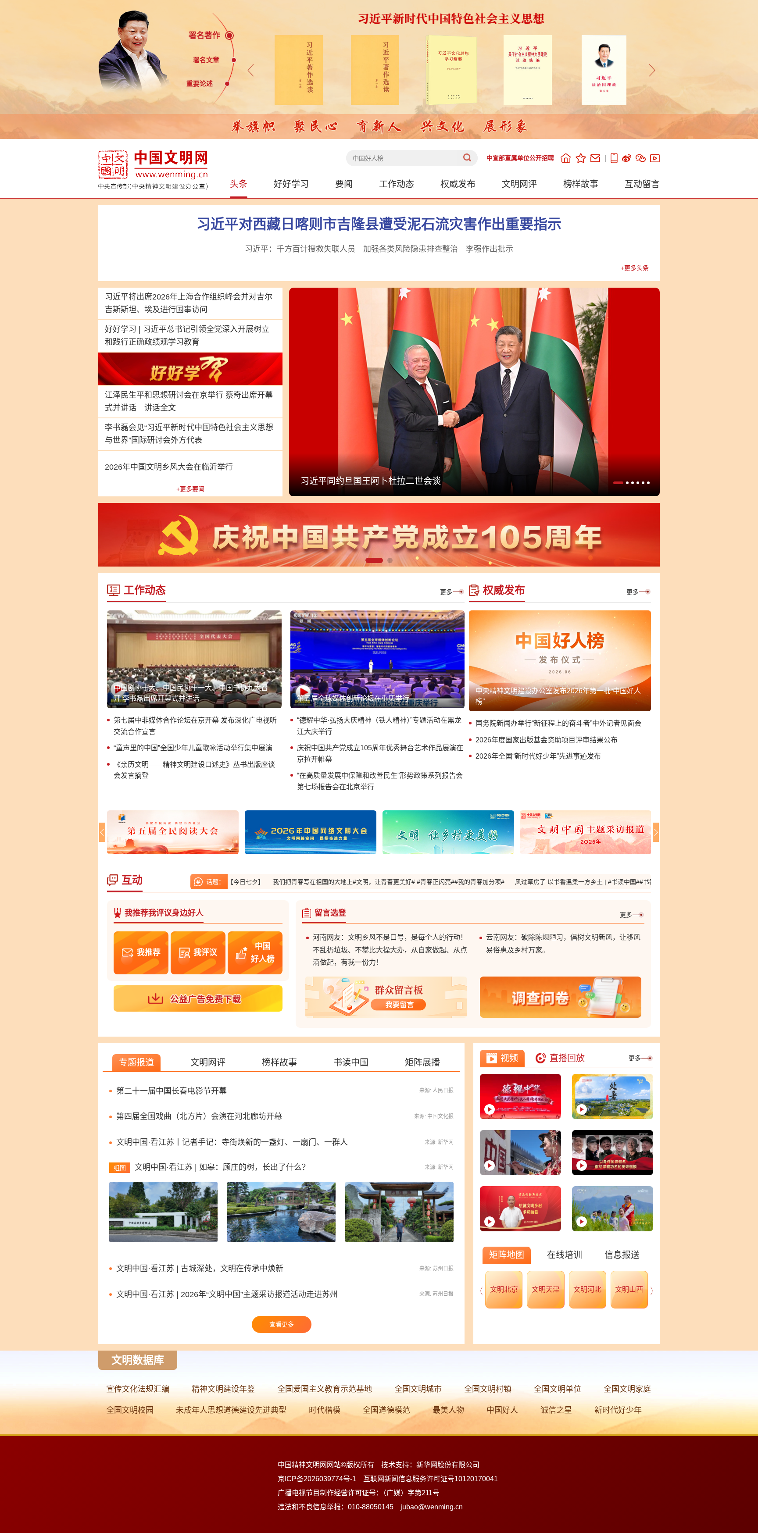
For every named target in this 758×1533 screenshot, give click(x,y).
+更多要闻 (190, 488)
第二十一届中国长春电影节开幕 (171, 1091)
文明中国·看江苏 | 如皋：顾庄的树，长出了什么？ (222, 1167)
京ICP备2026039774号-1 (317, 1479)
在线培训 (564, 1255)
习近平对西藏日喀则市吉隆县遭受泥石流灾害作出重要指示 (379, 224)
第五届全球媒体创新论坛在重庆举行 (353, 698)
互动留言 (642, 184)
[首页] (566, 158)
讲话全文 (160, 407)
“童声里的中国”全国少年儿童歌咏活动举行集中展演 (193, 748)
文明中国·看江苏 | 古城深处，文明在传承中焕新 (199, 1268)
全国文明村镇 (487, 1389)
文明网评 (519, 184)
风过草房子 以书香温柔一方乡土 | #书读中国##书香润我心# (533, 881)
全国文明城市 (418, 1389)
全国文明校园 (130, 1410)
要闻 (344, 184)
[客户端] (614, 158)
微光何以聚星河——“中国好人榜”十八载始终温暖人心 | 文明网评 (427, 481)
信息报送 (622, 1255)
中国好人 (502, 1410)
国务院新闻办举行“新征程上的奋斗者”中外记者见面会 (558, 723)
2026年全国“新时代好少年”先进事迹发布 (538, 756)
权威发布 (458, 184)
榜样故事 (580, 184)
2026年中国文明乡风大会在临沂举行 (169, 467)
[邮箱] (595, 158)
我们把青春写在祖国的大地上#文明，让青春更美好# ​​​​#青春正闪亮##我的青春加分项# (326, 881)
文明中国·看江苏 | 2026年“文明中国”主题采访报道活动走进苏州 (227, 1294)
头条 (238, 184)
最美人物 (448, 1410)
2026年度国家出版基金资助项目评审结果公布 (547, 740)
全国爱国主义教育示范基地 (324, 1389)
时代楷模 (324, 1410)
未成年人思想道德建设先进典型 (231, 1410)
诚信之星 (556, 1410)
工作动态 (396, 184)
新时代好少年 (618, 1410)
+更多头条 (635, 267)
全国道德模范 (386, 1410)
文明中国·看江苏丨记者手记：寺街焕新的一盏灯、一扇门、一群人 (232, 1142)
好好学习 (291, 184)
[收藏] (581, 158)
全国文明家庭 (627, 1389)
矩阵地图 (506, 1255)
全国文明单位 (557, 1389)
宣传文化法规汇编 (137, 1389)
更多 (446, 591)
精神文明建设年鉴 (223, 1389)
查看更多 (281, 1324)
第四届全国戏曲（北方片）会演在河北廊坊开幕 (199, 1116)
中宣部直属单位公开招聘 (520, 157)
